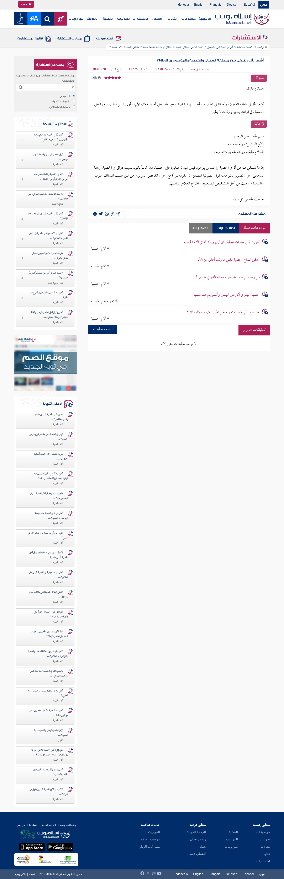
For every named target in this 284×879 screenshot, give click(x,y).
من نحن (21, 825)
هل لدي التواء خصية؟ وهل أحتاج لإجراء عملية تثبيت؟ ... (50, 614)
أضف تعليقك (102, 329)
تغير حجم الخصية (103, 301)
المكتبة (108, 19)
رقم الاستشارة (61, 101)
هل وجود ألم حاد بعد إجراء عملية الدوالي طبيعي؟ (228, 277)
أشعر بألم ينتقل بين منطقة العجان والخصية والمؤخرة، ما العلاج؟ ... (48, 654)
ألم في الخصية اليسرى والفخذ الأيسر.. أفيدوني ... (49, 157)
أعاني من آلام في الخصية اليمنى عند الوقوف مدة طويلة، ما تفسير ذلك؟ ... (51, 476)
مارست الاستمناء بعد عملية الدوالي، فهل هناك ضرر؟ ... (48, 197)
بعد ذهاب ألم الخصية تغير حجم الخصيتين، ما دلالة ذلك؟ (223, 312)
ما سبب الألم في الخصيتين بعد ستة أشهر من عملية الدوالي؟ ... (49, 674)
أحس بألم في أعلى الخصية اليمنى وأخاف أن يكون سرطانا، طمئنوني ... (49, 315)
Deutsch (232, 4)
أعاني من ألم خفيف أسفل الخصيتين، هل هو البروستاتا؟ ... (49, 713)
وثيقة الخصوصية (68, 825)
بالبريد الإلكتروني (59, 106)
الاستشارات (140, 19)
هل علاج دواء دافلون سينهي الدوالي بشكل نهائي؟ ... (50, 256)
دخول (25, 4)
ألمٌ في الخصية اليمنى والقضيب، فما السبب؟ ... (51, 733)
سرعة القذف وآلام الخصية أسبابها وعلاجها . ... (51, 457)
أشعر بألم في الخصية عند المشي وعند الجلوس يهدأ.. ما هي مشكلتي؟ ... (51, 137)
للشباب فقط (197, 854)
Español (249, 4)
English (199, 4)
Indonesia (182, 4)
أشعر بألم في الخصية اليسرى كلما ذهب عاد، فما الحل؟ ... (47, 216)
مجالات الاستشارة (69, 38)
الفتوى (157, 19)
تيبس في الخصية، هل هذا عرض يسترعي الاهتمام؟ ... (48, 437)
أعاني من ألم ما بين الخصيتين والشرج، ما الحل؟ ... (49, 295)
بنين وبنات (76, 19)
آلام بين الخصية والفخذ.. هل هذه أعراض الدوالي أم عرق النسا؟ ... (51, 177)
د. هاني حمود (196, 69)
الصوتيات (123, 19)
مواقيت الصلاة (150, 839)
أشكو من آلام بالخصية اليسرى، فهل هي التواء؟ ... (48, 792)
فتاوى (266, 854)
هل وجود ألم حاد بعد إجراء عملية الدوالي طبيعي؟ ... (48, 535)
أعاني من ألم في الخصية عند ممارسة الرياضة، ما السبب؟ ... (51, 516)
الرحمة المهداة (196, 832)
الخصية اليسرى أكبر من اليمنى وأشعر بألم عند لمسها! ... (48, 275)
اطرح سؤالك (104, 38)
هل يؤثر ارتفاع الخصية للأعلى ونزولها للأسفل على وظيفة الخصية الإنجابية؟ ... (49, 753)
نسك (203, 846)
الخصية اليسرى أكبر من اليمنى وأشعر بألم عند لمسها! (226, 295)
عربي (263, 4)
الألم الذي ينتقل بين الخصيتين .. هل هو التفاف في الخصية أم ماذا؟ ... (49, 634)
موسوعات (189, 19)
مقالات (172, 19)
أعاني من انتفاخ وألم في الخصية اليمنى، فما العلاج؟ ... (48, 575)
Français (215, 4)
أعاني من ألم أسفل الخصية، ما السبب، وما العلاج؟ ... (48, 693)
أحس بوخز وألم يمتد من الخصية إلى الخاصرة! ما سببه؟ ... (50, 772)
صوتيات (265, 839)
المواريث (92, 19)
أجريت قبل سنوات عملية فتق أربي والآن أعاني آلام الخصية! (221, 242)
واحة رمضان (198, 839)
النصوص (65, 96)
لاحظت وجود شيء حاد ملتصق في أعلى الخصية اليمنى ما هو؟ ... (48, 555)
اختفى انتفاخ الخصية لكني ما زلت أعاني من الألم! (228, 260)
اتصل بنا (33, 825)
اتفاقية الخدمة (49, 825)
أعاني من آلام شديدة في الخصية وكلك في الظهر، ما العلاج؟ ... (48, 236)
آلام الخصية (99, 249)
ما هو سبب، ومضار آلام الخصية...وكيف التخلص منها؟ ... (48, 496)
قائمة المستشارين (30, 38)
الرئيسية (205, 19)
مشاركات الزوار (150, 846)
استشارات (263, 861)
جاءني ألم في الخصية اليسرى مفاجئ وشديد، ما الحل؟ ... (51, 417)
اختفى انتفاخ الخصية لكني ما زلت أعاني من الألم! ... (48, 595)
